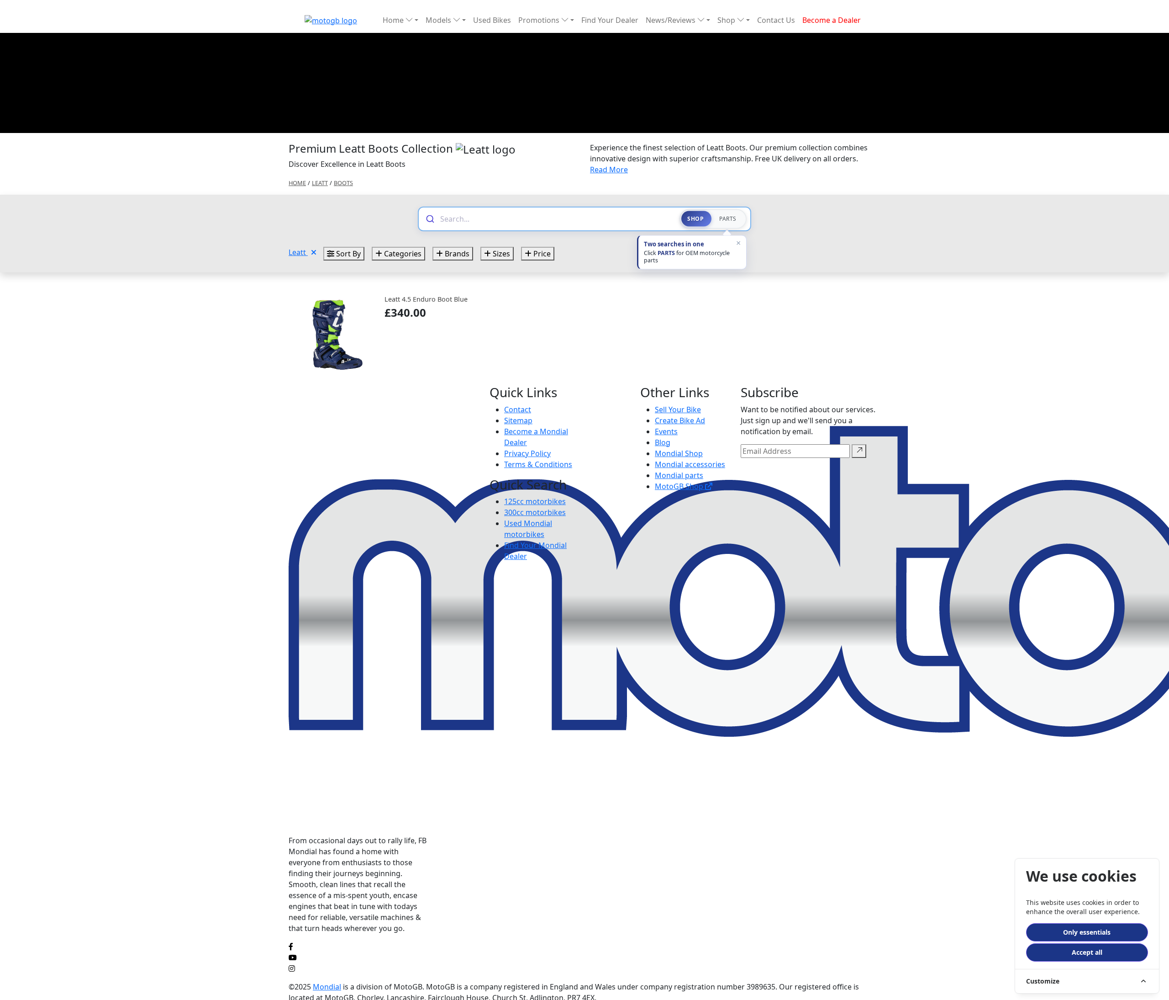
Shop (727, 20)
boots (343, 183)
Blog (662, 442)
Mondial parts (679, 475)
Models (439, 20)
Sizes (500, 254)
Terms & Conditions (538, 464)
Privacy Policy (527, 453)
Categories (401, 254)
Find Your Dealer (609, 20)
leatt (320, 183)
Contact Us (776, 20)
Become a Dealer (831, 20)
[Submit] (429, 219)
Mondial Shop (679, 453)
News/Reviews (671, 20)
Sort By (347, 254)
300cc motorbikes (535, 512)
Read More (609, 170)
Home (394, 20)
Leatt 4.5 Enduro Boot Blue (426, 299)
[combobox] (556, 219)
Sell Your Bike (678, 409)
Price (541, 254)
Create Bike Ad (680, 420)
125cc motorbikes (535, 501)
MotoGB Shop (680, 486)
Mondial (327, 987)
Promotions (539, 20)
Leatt (298, 252)
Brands (456, 254)
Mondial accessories (690, 464)
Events (666, 431)
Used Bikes (492, 20)
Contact (517, 409)
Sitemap (518, 420)
